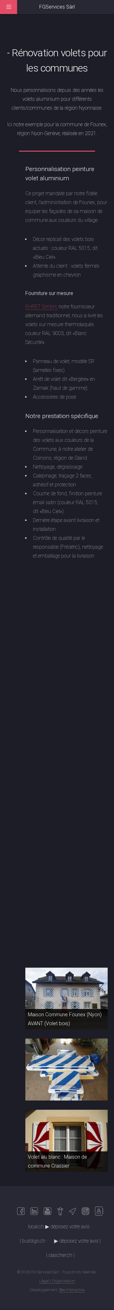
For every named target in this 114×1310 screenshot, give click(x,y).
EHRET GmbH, (41, 307)
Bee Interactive (72, 1289)
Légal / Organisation (57, 1281)
